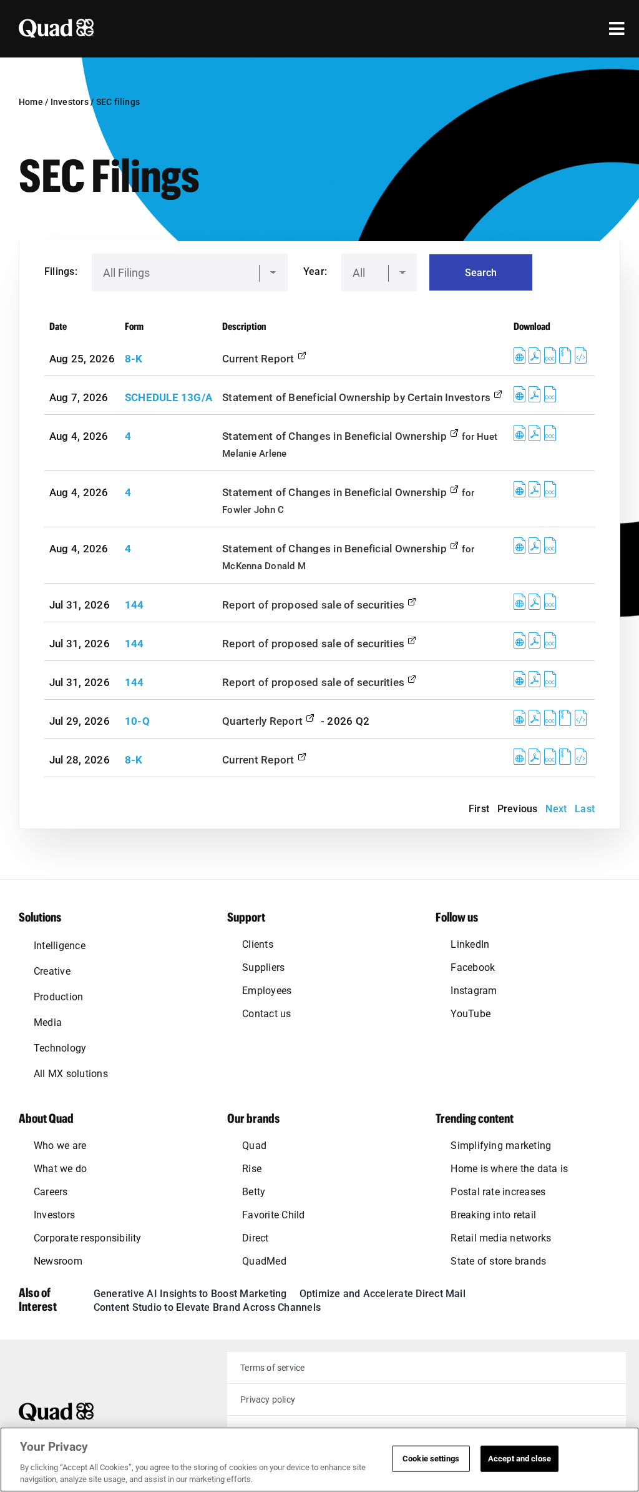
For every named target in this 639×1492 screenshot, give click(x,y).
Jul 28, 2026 (79, 759)
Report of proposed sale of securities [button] (314, 605)
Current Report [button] (259, 358)
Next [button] (556, 809)
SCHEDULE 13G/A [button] (168, 397)
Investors (70, 102)
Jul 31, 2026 (79, 605)
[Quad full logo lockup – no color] (56, 1407)
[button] (520, 358)
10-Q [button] (137, 721)
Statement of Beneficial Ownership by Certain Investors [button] (357, 397)
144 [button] (134, 605)
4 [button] (128, 436)
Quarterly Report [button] (263, 721)
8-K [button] (134, 358)
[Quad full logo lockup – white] (56, 23)
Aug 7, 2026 (79, 397)
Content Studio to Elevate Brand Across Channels (207, 1307)
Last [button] (585, 809)
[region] (319, 1459)
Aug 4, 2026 (79, 436)
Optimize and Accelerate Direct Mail (383, 1294)
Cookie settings (430, 1458)
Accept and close (519, 1458)
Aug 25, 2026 (82, 358)
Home (31, 102)
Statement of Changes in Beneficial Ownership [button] (335, 436)
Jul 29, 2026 (79, 721)
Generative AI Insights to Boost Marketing (190, 1294)
